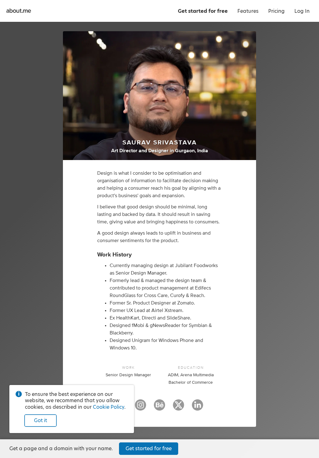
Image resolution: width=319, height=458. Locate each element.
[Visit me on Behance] (159, 407)
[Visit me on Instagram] (140, 407)
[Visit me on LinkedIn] (197, 407)
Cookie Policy (108, 407)
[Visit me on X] (178, 407)
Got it (40, 420)
